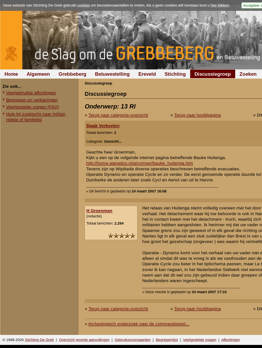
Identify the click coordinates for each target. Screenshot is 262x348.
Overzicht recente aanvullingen (84, 340)
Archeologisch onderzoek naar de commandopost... (138, 323)
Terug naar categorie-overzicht (118, 115)
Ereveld (147, 74)
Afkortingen (230, 340)
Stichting (175, 74)
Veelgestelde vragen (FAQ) (32, 106)
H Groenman (99, 210)
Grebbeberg (72, 74)
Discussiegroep (212, 74)
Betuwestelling (112, 74)
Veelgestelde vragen (199, 340)
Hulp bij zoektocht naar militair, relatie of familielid (36, 117)
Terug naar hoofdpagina (197, 115)
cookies (83, 5)
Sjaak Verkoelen (103, 125)
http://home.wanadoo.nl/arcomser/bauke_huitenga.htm (139, 163)
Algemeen (38, 74)
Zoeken (248, 74)
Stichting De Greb (39, 340)
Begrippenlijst (167, 340)
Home (11, 74)
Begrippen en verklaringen (32, 99)
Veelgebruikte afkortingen (31, 92)
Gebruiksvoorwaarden (133, 340)
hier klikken (220, 5)
